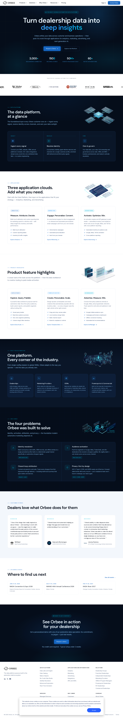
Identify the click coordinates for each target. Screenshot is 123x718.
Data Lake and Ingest (46, 671)
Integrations (71, 678)
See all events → (110, 577)
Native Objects (44, 676)
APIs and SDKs (72, 681)
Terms (117, 714)
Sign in (103, 3)
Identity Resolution (45, 681)
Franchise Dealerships (102, 673)
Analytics (70, 671)
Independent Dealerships (103, 676)
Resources (54, 3)
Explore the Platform (71, 48)
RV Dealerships (100, 686)
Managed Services (45, 696)
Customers (71, 696)
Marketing (71, 673)
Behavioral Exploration (46, 683)
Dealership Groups (101, 671)
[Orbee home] (9, 2)
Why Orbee (42, 3)
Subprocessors (109, 714)
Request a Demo (51, 48)
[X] (7, 679)
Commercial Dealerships (103, 688)
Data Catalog (44, 673)
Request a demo (61, 641)
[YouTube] (10, 679)
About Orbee (99, 696)
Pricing (63, 3)
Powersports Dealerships (103, 683)
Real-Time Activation (46, 686)
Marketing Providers (102, 678)
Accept (94, 710)
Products (22, 3)
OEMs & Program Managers (104, 681)
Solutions (32, 3)
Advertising (71, 676)
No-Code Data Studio (46, 678)
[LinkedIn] (5, 679)
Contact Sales (114, 3)
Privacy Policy (87, 706)
